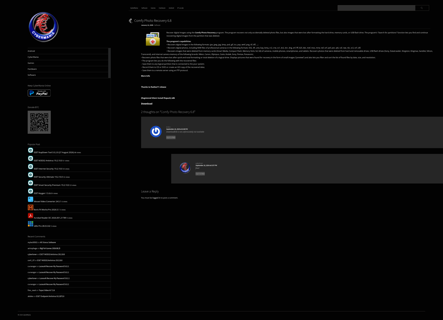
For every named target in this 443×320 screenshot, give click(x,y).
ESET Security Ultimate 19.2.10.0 (48, 177)
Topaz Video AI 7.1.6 (47, 290)
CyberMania (134, 8)
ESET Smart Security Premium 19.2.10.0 (51, 185)
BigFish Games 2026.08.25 (50, 248)
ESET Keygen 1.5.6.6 (43, 193)
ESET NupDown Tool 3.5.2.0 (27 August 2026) (54, 152)
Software (144, 8)
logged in (156, 198)
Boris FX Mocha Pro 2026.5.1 (47, 209)
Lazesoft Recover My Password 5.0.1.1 (54, 266)
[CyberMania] (44, 42)
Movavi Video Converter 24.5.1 (47, 201)
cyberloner (32, 254)
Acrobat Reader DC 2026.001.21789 (50, 217)
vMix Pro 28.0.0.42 (42, 226)
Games (153, 8)
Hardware (162, 8)
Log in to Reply (170, 137)
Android (171, 8)
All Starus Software (48, 242)
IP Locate (180, 8)
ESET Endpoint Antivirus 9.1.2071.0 (50, 296)
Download (146, 103)
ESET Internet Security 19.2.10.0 (48, 168)
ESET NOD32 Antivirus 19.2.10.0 (48, 160)
